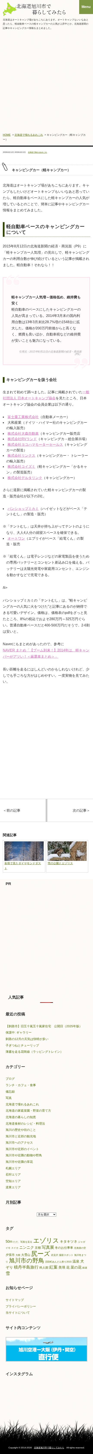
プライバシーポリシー (21, 1306)
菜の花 (76, 1267)
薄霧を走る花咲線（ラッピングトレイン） (34, 1051)
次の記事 (81, 810)
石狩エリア (13, 1174)
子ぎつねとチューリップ (22, 1045)
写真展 (48, 1247)
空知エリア (13, 1181)
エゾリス (46, 1240)
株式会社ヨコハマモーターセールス (35, 444)
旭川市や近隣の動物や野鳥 (24, 1155)
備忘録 (10, 1091)
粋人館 (43, 1267)
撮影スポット (66, 1255)
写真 (9, 1098)
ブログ (10, 1078)
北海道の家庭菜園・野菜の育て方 (28, 1110)
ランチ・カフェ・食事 (21, 1085)
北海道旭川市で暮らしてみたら (49, 1447)
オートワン (16, 538)
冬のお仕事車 (64, 1247)
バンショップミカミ (23, 508)
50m (9, 1241)
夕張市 (10, 1254)
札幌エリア (13, 1168)
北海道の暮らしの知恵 (21, 1117)
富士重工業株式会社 (23, 417)
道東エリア (13, 1187)
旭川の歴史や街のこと (21, 1130)
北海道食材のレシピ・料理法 (25, 1123)
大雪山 (25, 1254)
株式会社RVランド (22, 439)
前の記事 (11, 810)
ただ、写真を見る (22, 1242)
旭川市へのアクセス (19, 1142)
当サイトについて (18, 1312)
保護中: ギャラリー (19, 1032)
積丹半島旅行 (26, 1267)
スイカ (14, 1248)
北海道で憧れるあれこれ (28, 134)
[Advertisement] (46, 80)
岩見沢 (54, 1255)
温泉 (75, 1261)
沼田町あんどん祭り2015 (58, 1261)
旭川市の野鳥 (26, 1260)
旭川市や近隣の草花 (19, 1161)
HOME (7, 134)
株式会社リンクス (21, 455)
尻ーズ (40, 1253)
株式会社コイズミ (21, 466)
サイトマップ (15, 1300)
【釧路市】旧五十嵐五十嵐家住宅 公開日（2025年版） (44, 1026)
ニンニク (26, 1247)
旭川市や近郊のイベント (22, 1149)
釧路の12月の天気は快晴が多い (27, 1039)
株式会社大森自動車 (23, 433)
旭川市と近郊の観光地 (21, 1136)
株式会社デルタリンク (25, 478)
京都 (38, 1247)
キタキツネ (68, 1241)
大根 (18, 1255)
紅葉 (53, 1267)
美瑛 (61, 1267)
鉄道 (84, 1267)
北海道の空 (80, 1248)
